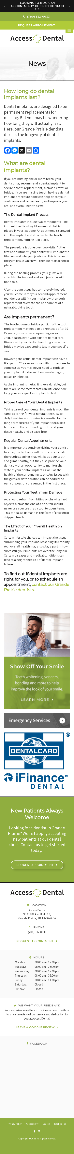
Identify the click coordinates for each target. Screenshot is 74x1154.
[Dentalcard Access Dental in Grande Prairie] (37, 760)
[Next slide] (69, 6)
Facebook (38, 1043)
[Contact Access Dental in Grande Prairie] (37, 720)
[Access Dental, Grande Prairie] (37, 895)
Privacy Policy (15, 1123)
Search (46, 1123)
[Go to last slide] (5, 6)
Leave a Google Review (35, 1027)
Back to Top (60, 1123)
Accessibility (32, 1123)
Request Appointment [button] (37, 25)
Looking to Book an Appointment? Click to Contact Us (38, 6)
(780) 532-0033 (37, 932)
